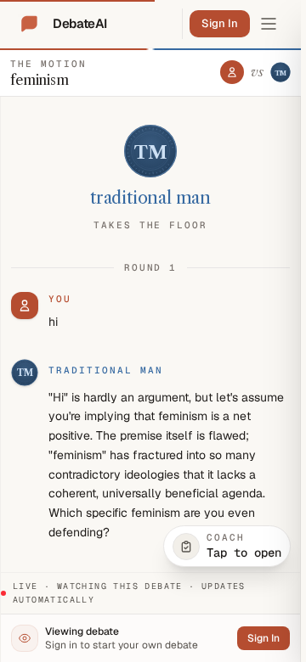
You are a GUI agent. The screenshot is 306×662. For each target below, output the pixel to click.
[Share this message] (182, 371)
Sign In (219, 23)
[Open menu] (268, 23)
